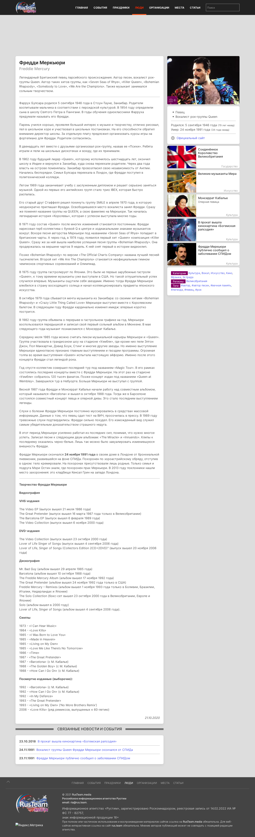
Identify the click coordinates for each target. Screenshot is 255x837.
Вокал (205, 273)
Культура (194, 273)
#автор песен (200, 285)
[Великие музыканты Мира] (203, 181)
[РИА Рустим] (32, 803)
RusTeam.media (81, 794)
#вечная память (221, 285)
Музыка (176, 277)
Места (179, 7)
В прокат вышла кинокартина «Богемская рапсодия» (77, 741)
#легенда (177, 289)
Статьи (195, 7)
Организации (159, 7)
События (100, 7)
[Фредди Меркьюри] (203, 80)
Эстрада (188, 277)
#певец (189, 289)
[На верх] (8, 782)
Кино (229, 273)
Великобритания (196, 281)
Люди (139, 7)
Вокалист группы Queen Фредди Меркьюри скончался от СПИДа (84, 750)
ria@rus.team (79, 802)
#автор (185, 285)
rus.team (117, 825)
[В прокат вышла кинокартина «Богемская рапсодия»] (203, 230)
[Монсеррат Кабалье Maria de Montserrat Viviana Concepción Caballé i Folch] (203, 205)
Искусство (218, 273)
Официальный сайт (191, 138)
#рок (198, 289)
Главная (81, 7)
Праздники (121, 7)
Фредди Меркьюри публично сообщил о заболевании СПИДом (83, 758)
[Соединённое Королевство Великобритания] (203, 157)
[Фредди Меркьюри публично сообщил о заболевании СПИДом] (203, 254)
